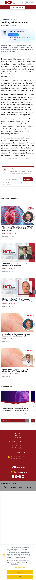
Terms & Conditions (18, 446)
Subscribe (27, 179)
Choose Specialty (16, 7)
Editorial (18, 438)
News (20, 487)
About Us (18, 434)
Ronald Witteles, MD (10, 233)
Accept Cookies (20, 577)
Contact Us (18, 440)
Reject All (20, 572)
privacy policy (6, 184)
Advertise (18, 436)
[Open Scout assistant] (27, 2)
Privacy (18, 444)
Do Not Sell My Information (18, 442)
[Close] (33, 548)
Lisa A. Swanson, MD (10, 338)
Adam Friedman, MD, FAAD (11, 374)
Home (6, 487)
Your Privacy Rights (18, 448)
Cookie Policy (14, 564)
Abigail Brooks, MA (9, 268)
